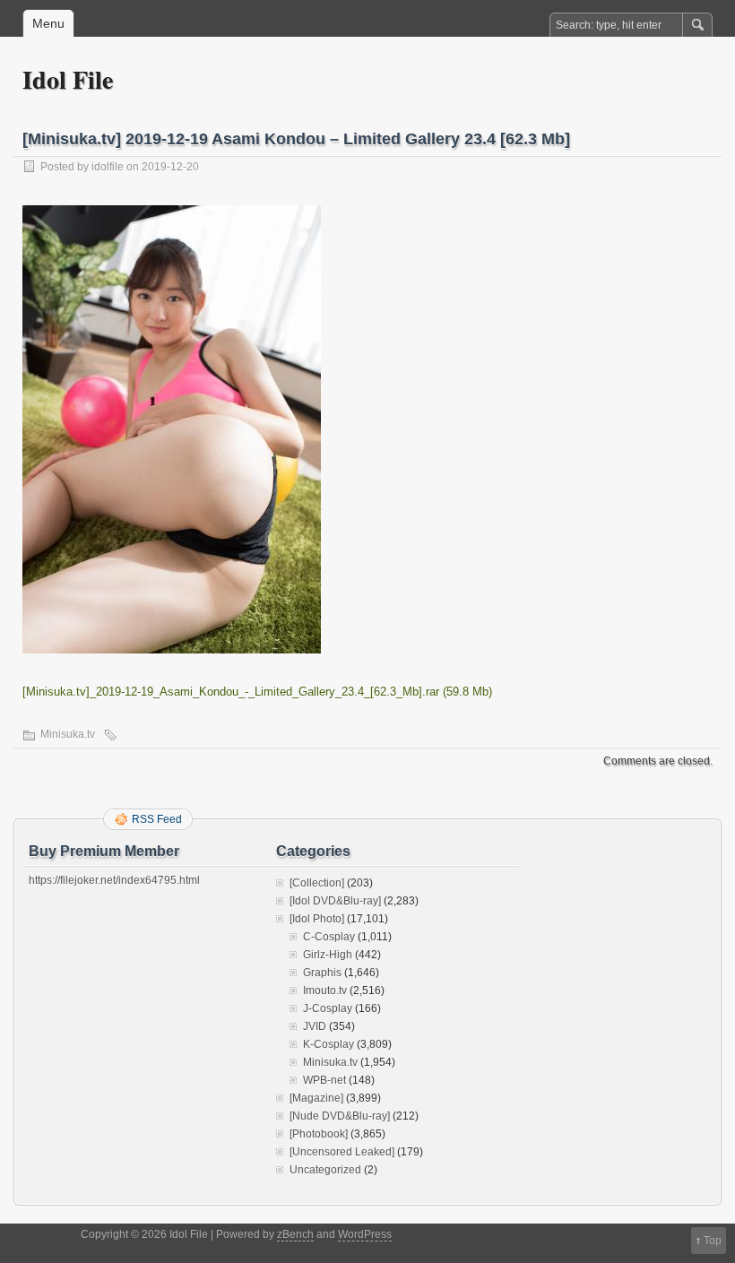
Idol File (67, 79)
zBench (295, 1234)
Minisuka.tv (67, 734)
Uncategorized (325, 1170)
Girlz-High (327, 954)
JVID (314, 1026)
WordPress (365, 1234)
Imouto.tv (325, 990)
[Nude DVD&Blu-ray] (340, 1116)
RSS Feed (157, 819)
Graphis (322, 972)
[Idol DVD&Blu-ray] (335, 901)
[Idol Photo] (317, 919)
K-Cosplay (328, 1044)
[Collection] (317, 883)
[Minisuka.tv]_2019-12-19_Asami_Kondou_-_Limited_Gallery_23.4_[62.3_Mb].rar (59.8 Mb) (257, 691)
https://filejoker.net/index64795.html (114, 880)
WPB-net (324, 1080)
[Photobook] (319, 1134)
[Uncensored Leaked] (342, 1152)
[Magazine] (316, 1098)
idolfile (107, 166)
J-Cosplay (327, 1008)
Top (713, 1240)
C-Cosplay (329, 936)
